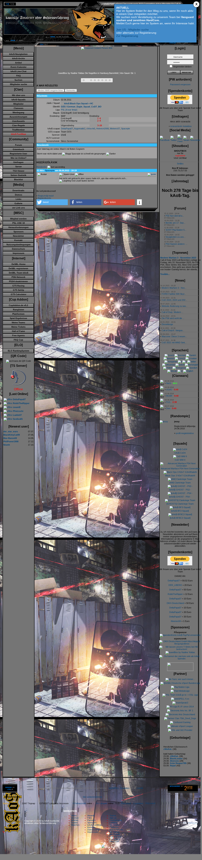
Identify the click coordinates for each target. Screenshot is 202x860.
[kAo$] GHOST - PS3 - (180, 489)
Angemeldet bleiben (182, 66)
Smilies (180, 163)
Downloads (18, 190)
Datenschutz (18, 249)
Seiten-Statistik (18, 175)
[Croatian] (191, 358)
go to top (109, 847)
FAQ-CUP (114, 841)
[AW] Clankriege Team (180, 482)
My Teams (115, 825)
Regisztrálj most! (46, 196)
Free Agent (115, 839)
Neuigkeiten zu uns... (176, 237)
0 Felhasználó (79, 803)
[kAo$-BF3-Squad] (180, 511)
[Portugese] (179, 368)
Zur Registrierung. (127, 35)
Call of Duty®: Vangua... (173, 330)
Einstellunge (167, 324)
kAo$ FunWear (94, 825)
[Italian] (191, 361)
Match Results (116, 829)
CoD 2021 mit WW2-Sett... (174, 342)
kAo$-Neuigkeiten (18, 54)
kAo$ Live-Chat (18, 71)
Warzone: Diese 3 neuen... (174, 336)
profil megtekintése (185, 433)
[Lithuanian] (168, 364)
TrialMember (18, 130)
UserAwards (18, 121)
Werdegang (18, 112)
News (74, 815)
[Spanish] (169, 358)
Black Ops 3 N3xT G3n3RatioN (180, 475)
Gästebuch (18, 149)
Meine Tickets (18, 327)
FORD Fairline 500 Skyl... (174, 294)
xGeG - (172, 389)
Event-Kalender (18, 67)
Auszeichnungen (18, 117)
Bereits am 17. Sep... (175, 223)
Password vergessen (180, 84)
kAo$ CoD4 (180, 453)
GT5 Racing (18, 286)
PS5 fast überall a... (175, 216)
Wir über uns (18, 95)
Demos (18, 195)
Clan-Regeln (18, 125)
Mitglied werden (18, 218)
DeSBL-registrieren (18, 268)
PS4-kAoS (126, 803)
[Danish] (191, 355)
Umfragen (18, 162)
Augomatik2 (79, 128)
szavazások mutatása (180, 126)
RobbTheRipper (175, 594)
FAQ (18, 75)
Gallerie (18, 203)
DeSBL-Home (18, 264)
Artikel (18, 63)
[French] (180, 358)
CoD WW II (180, 460)
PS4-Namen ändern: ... (176, 244)
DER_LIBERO (175, 585)
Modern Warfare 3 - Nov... (174, 288)
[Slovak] (172, 371)
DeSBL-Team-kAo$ (18, 273)
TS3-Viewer (18, 171)
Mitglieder (18, 104)
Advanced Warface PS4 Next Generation (180, 468)
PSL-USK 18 (18, 223)
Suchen (18, 80)
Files (89, 818)
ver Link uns (18, 208)
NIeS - (171, 383)
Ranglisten (18, 309)
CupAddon (139, 803)
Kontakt (18, 240)
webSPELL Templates (119, 788)
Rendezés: (41, 167)
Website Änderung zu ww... (174, 306)
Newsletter (18, 236)
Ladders (113, 822)
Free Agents (18, 335)
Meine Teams (18, 322)
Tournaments (116, 820)
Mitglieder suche (18, 84)
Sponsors (19, 231)
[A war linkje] (71, 110)
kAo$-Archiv (18, 58)
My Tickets (115, 834)
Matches (75, 825)
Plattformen (18, 314)
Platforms (114, 827)
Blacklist (18, 179)
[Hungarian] (170, 361)
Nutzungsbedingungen (18, 244)
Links (18, 199)
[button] (52, 202)
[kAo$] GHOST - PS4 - (180, 497)
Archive (75, 818)
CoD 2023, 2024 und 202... (174, 300)
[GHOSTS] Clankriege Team (180, 504)
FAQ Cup (18, 340)
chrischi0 (90, 128)
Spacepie (125, 128)
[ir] (184, 361)
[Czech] (169, 355)
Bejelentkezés (44, 198)
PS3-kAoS (150, 803)
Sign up (113, 818)
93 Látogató (101, 803)
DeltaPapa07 (67, 128)
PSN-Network (18, 277)
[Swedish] (191, 368)
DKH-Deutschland (175, 603)
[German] (180, 355)
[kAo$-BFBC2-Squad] (180, 518)
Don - (171, 408)
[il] (180, 361)
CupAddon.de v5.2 (18, 305)
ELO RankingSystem (18, 351)
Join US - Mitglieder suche (132, 29)
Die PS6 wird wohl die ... (173, 318)
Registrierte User (18, 153)
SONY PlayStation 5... (176, 230)
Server (18, 166)
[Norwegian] (191, 364)
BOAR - (172, 396)
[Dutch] (180, 364)
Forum (18, 145)
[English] (188, 371)
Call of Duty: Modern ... (172, 312)
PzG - (171, 402)
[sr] (180, 371)
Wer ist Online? (18, 158)
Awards (91, 815)
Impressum (18, 253)
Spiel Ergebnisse (18, 318)
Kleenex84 (176, 621)
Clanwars (18, 108)
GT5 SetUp (18, 290)
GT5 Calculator (18, 294)
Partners (91, 820)
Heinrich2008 (102, 128)
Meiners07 (115, 128)
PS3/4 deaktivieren (18, 281)
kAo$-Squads (18, 99)
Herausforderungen (18, 227)
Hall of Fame (18, 331)
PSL (63, 110)
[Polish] (167, 368)
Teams (74, 822)
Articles (74, 820)
